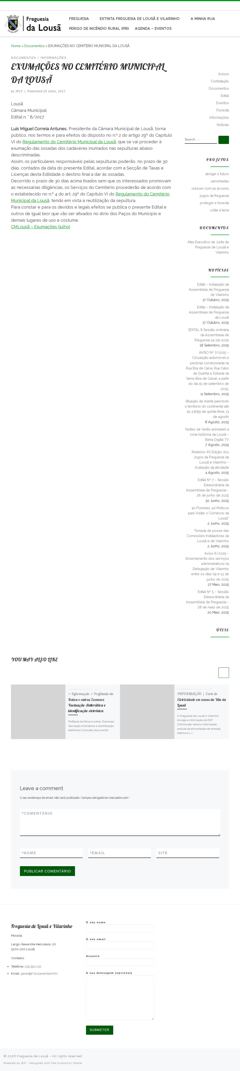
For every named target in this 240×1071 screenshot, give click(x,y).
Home (16, 46)
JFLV (19, 91)
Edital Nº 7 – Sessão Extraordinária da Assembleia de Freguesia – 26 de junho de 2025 (207, 487)
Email (97, 853)
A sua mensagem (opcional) (109, 973)
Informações (219, 117)
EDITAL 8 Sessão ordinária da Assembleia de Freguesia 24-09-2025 (208, 335)
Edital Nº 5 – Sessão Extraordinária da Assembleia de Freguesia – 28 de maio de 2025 (207, 599)
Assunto (93, 956)
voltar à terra (219, 210)
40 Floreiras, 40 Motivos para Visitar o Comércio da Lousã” (208, 513)
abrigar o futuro (217, 174)
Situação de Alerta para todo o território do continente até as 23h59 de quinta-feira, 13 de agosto (207, 409)
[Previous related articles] (212, 672)
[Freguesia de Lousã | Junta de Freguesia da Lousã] (33, 22)
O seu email (96, 939)
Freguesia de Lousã (32, 1056)
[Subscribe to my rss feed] (221, 5)
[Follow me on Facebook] (228, 5)
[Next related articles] (223, 672)
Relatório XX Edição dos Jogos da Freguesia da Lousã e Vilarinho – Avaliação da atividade (210, 459)
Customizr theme (69, 1063)
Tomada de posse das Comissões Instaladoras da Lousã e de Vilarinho (208, 536)
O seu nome (96, 922)
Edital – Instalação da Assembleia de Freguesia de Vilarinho (209, 290)
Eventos (222, 103)
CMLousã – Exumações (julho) (40, 226)
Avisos (223, 74)
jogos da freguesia (214, 196)
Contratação (220, 81)
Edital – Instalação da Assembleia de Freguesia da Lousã (209, 312)
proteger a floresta (214, 203)
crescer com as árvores (210, 188)
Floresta (222, 110)
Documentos (34, 46)
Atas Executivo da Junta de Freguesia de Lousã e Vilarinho (208, 247)
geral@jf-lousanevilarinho (39, 973)
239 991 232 (33, 966)
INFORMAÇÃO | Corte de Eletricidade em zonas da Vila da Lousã (201, 699)
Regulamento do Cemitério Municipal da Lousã (69, 141)
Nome (29, 853)
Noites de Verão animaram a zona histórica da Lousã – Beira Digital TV (207, 434)
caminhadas (220, 181)
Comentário (37, 813)
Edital (225, 96)
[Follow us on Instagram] (235, 5)
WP (23, 1063)
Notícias (223, 125)
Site (163, 853)
